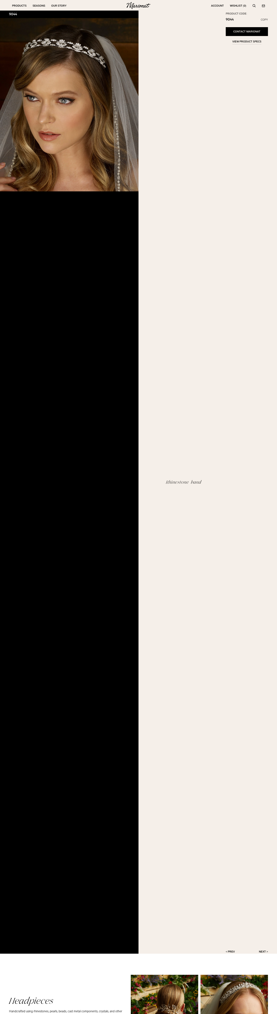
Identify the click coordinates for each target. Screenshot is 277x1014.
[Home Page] (138, 5)
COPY (264, 20)
